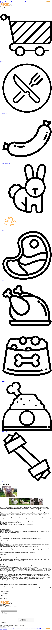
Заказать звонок (3, 627)
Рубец (3, 381)
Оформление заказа (15, 1)
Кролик (3, 213)
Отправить (3, 622)
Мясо (3, 280)
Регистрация (4, 2)
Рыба (3, 230)
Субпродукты (4, 431)
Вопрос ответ (2, 1)
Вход (1, 2)
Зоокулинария (4, 113)
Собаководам (44, 1)
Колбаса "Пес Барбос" (6, 163)
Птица (3, 330)
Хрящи (3, 481)
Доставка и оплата (22, 1)
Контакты (48, 1)
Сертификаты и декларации (36, 1)
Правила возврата (28, 1)
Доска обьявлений (8, 1)
